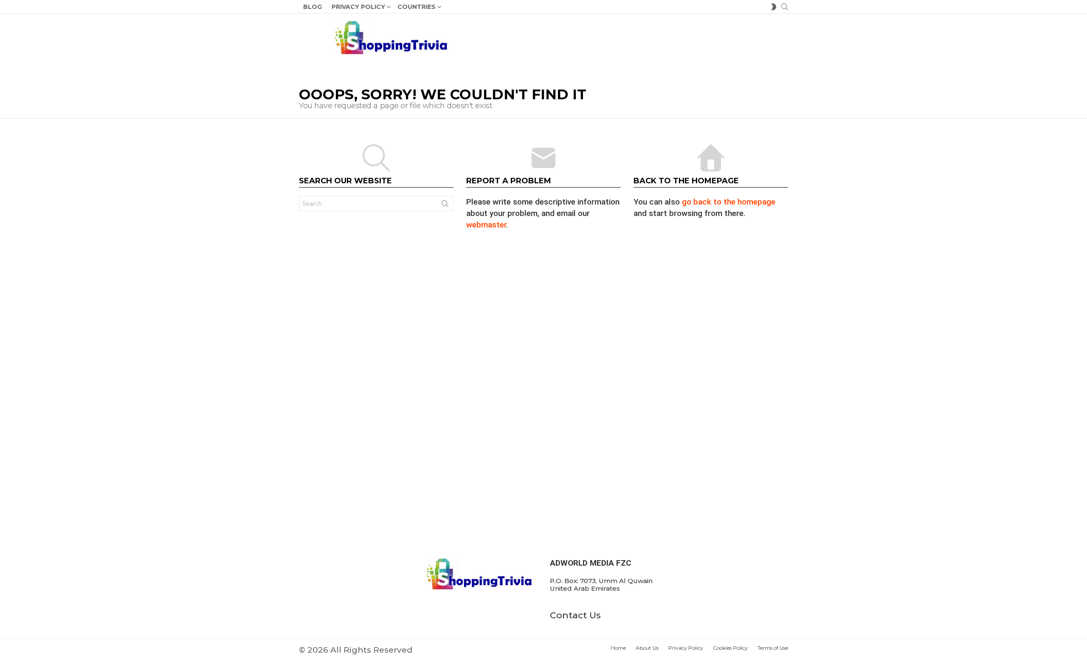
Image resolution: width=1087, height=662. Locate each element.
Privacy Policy (358, 7)
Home (618, 648)
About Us (647, 648)
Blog (312, 7)
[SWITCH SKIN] (773, 7)
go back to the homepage (728, 202)
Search (444, 205)
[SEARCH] (784, 7)
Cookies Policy (730, 648)
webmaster (486, 225)
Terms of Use (773, 648)
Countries (416, 7)
